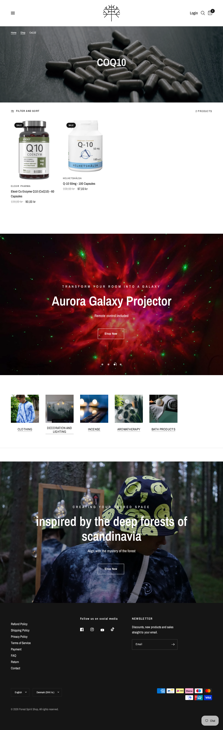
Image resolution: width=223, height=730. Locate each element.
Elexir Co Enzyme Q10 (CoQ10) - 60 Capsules (32, 194)
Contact (15, 668)
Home (13, 32)
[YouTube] (105, 630)
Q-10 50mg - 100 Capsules (79, 183)
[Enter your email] (173, 644)
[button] (111, 336)
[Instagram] (95, 629)
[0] (209, 13)
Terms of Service (21, 643)
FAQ (13, 655)
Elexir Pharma (20, 186)
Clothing (25, 429)
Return (15, 662)
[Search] (202, 13)
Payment (16, 649)
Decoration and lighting (59, 429)
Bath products (163, 429)
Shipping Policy (20, 630)
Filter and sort (27, 111)
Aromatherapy (128, 429)
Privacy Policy (19, 636)
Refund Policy (19, 624)
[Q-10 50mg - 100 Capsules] (85, 146)
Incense (94, 429)
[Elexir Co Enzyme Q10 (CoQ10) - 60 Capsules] (33, 149)
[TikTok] (115, 629)
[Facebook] (85, 629)
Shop (22, 32)
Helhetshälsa (72, 178)
